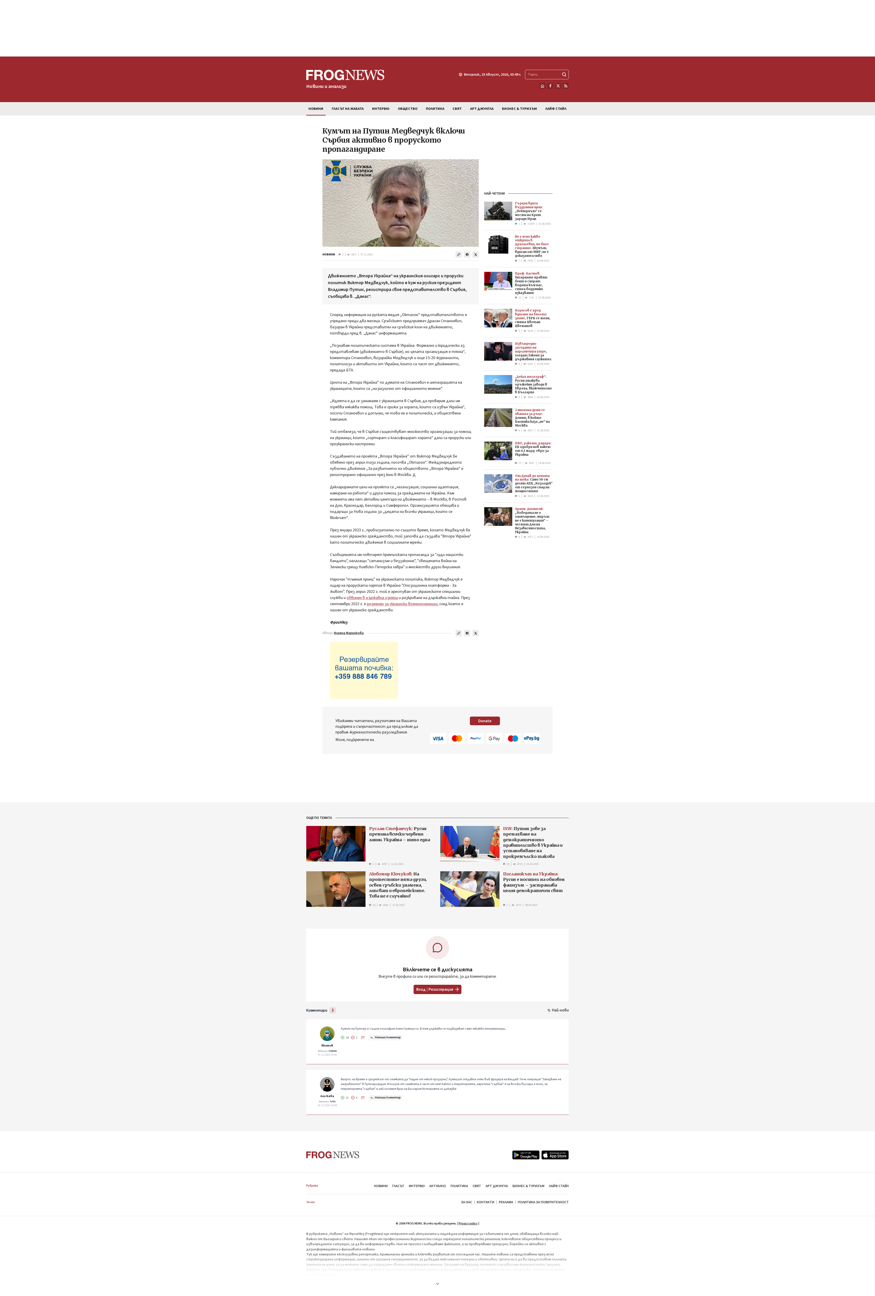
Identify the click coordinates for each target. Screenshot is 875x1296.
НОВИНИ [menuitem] (316, 108)
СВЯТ (477, 1185)
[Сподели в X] (475, 254)
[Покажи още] (437, 1284)
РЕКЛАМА (506, 1202)
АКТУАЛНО (437, 1185)
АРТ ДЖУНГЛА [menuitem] (482, 108)
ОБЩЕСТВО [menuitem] (407, 108)
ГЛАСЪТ (398, 1185)
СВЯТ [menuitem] (457, 108)
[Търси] (564, 74)
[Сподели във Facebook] (467, 254)
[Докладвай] (363, 1037)
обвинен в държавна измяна (372, 598)
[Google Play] (526, 1155)
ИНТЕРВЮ (417, 1185)
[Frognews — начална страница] (332, 1154)
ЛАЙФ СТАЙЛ (559, 1185)
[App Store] (555, 1155)
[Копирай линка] (459, 254)
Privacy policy (468, 1223)
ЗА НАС (466, 1202)
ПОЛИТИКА (459, 1185)
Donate (485, 721)
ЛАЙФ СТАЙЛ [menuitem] (555, 108)
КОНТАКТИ (485, 1202)
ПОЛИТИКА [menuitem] (435, 108)
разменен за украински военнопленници (402, 604)
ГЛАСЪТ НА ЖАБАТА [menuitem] (348, 108)
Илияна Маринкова (349, 633)
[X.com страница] (558, 86)
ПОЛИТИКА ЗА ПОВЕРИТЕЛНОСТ (543, 1202)
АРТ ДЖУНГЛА (497, 1185)
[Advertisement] (437, 28)
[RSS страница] (566, 86)
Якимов (327, 1045)
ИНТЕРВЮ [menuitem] (380, 108)
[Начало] (543, 86)
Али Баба (327, 1096)
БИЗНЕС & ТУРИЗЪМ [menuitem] (519, 108)
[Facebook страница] (550, 86)
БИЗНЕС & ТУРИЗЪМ (528, 1185)
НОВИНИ (328, 254)
